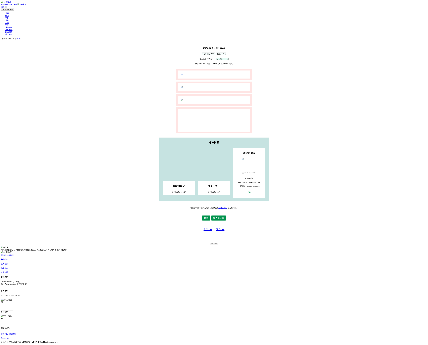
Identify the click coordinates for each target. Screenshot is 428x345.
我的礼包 (23, 4)
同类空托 (220, 229)
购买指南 (4, 268)
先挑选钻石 (222, 208)
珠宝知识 (8, 27)
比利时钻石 (3, 255)
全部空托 (208, 229)
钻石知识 (4, 264)
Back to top (5, 338)
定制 (7, 25)
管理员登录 (214, 244)
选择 (249, 192)
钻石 (7, 16)
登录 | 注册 (12, 4)
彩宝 (7, 23)
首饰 (7, 20)
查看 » (18, 38)
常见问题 (4, 272)
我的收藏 (4, 4)
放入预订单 (218, 218)
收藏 (3, 7)
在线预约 (8, 30)
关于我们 (8, 34)
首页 (7, 13)
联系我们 (8, 32)
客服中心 (4, 259)
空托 (7, 18)
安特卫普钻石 (10, 255)
